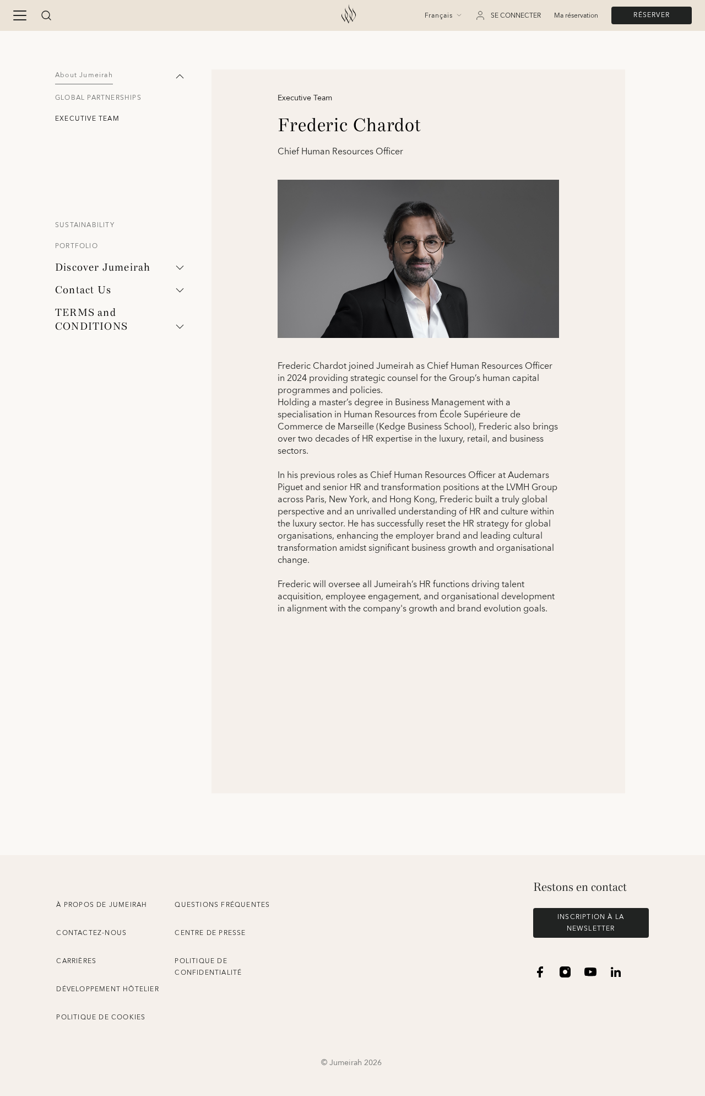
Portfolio (76, 246)
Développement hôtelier (107, 989)
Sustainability (85, 225)
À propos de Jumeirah (101, 905)
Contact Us (83, 290)
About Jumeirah (84, 75)
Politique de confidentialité (208, 967)
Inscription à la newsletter (590, 922)
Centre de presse (210, 933)
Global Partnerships (98, 98)
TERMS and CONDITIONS (91, 319)
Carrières (76, 961)
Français (439, 16)
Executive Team (87, 119)
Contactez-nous (91, 933)
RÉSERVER (651, 15)
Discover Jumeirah (102, 267)
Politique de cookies (100, 1017)
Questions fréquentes (222, 905)
